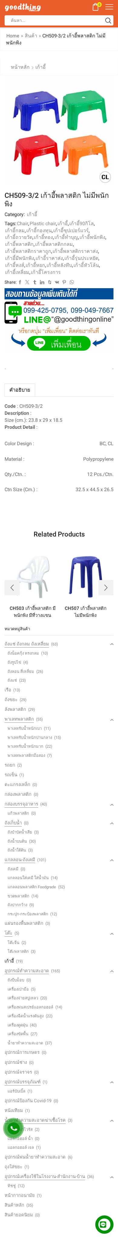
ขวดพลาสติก (18, 896)
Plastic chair (43, 223)
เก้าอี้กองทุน (39, 230)
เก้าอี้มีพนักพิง (19, 258)
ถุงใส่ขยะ (13, 1166)
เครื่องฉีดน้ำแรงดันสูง (26, 1016)
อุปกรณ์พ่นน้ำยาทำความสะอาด (35, 1157)
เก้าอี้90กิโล (81, 223)
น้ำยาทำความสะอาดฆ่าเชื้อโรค (35, 1120)
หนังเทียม (14, 1110)
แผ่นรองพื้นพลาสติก (24, 923)
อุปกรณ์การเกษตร (22, 1052)
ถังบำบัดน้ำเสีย (20, 832)
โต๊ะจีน (13, 942)
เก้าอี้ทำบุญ (66, 237)
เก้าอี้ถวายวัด (18, 237)
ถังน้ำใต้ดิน (17, 850)
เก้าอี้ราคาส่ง (49, 258)
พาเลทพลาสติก (19, 719)
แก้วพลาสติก (18, 813)
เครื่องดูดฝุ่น (18, 1025)
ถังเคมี (13, 869)
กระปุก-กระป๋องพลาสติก (28, 914)
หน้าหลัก (20, 67)
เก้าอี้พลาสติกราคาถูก (28, 251)
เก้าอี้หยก (35, 265)
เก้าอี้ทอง (43, 237)
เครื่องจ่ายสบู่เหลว (23, 998)
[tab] (20, 390)
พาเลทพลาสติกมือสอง (26, 755)
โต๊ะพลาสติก (18, 951)
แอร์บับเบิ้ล (16, 1091)
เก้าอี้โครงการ (46, 272)
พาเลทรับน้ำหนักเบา (25, 728)
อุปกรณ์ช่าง (16, 1062)
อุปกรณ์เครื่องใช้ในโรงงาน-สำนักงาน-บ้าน (45, 1176)
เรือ (8, 690)
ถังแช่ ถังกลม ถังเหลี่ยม (27, 644)
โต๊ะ (8, 933)
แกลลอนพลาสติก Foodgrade (32, 887)
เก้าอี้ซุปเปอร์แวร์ (71, 230)
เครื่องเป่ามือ (18, 989)
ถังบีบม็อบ (16, 980)
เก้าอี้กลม (15, 230)
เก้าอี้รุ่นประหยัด (81, 258)
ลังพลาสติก (15, 709)
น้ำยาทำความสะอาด (25, 1043)
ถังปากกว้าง (17, 905)
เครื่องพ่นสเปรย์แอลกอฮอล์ (30, 1007)
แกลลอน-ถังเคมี (20, 859)
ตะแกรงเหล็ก (17, 784)
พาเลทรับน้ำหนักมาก (25, 746)
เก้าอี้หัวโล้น (86, 265)
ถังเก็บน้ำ (13, 823)
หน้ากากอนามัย (20, 1195)
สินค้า (31, 36)
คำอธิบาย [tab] (19, 390)
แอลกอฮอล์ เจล (21, 1147)
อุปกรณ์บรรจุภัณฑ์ (23, 1082)
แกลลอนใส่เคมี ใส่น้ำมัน (28, 878)
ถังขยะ (11, 699)
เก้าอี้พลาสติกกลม (54, 244)
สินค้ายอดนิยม (19, 1215)
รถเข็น (11, 775)
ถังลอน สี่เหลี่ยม (21, 671)
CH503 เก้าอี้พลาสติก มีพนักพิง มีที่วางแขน (33, 612)
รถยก (10, 765)
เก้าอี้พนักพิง (92, 237)
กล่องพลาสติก (18, 794)
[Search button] (108, 20)
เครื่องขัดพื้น (18, 1034)
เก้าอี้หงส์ (14, 265)
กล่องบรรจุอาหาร (21, 804)
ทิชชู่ (12, 1185)
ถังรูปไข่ (14, 662)
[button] (12, 587)
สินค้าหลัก (14, 1205)
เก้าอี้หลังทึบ (59, 265)
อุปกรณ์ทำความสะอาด (27, 971)
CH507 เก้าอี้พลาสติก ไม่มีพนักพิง (86, 612)
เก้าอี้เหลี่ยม (17, 272)
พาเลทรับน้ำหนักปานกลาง (30, 737)
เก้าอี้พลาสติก (19, 244)
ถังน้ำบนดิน (17, 841)
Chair (22, 223)
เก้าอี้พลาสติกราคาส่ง (75, 251)
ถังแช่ (12, 680)
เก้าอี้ (40, 67)
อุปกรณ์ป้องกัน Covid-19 (28, 1100)
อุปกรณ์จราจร (18, 1072)
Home (12, 36)
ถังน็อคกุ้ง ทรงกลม (23, 653)
